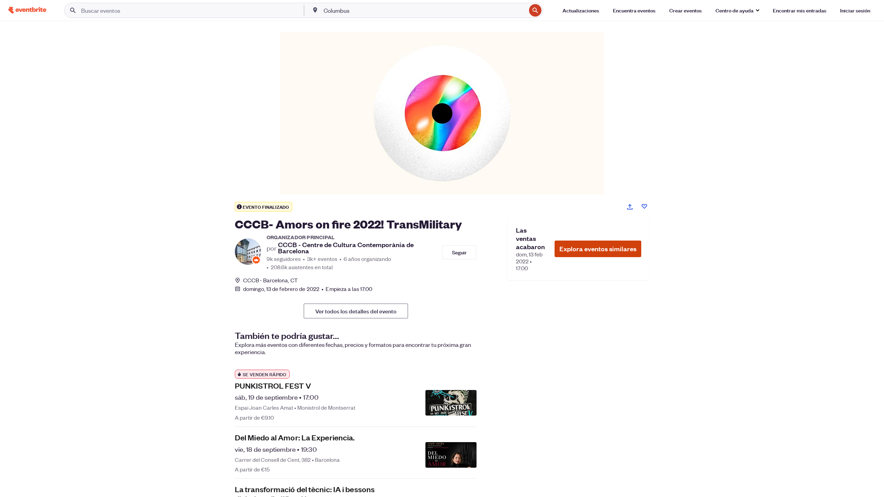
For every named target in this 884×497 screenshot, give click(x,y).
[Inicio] (27, 10)
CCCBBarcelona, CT (270, 280)
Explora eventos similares (597, 248)
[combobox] (424, 10)
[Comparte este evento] (630, 207)
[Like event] (644, 206)
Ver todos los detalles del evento (355, 311)
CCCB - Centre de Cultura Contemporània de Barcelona (346, 248)
